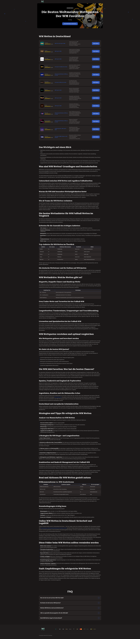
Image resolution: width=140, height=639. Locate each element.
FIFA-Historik (57, 397)
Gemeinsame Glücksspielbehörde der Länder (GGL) (54, 528)
